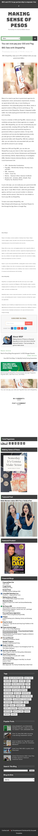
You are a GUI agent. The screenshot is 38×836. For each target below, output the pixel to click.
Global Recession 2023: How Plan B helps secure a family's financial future (23, 757)
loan (26, 702)
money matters (24, 708)
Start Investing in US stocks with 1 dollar (13, 655)
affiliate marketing (19, 690)
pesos (27, 711)
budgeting (26, 693)
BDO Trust (28, 678)
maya (6, 705)
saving (7, 714)
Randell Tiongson (8, 641)
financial (8, 699)
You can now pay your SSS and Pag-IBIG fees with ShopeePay (19, 389)
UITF (28, 687)
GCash (15, 681)
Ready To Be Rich (8, 645)
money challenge (11, 708)
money (12, 705)
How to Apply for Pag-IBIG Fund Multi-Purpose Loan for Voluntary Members (23, 742)
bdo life (17, 693)
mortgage (8, 711)
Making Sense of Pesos (19, 19)
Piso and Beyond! (8, 638)
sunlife (14, 714)
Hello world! (6, 584)
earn (18, 696)
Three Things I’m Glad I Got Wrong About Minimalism (17, 652)
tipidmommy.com (8, 663)
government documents (21, 699)
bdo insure (8, 693)
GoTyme (22, 681)
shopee (27, 51)
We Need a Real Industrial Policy (11, 643)
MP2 (28, 681)
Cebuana (8, 681)
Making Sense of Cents (10, 597)
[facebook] (18, 6)
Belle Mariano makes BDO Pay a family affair (16, 501)
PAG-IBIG (22, 51)
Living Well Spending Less (11, 593)
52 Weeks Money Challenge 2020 (11, 591)
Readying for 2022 (7, 587)
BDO (6, 678)
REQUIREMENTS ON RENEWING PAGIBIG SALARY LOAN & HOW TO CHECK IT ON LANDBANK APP (23, 727)
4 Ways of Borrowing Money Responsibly (14, 614)
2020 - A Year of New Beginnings (11, 629)
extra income (27, 696)
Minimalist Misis (8, 601)
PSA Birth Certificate (12, 687)
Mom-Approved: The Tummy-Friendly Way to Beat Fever (17, 664)
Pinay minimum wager (9, 627)
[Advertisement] (19, 803)
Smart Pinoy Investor (9, 654)
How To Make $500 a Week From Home (13, 598)
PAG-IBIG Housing (18, 684)
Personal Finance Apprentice (11, 613)
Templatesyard (17, 830)
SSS (31, 51)
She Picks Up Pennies (9, 650)
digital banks (9, 696)
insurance (8, 702)
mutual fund (18, 711)
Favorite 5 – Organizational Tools (11, 595)
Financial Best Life (8, 582)
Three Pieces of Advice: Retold (11, 639)
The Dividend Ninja (8, 658)
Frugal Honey (7, 586)
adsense (7, 690)
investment (18, 702)
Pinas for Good (7, 622)
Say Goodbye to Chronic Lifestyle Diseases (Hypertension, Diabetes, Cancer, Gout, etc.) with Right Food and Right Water (17, 609)
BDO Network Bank (16, 678)
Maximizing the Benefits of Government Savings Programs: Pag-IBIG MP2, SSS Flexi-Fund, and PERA (18, 373)
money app (20, 705)
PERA (27, 684)
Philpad (5, 617)
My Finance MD (7, 606)
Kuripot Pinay (7, 590)
